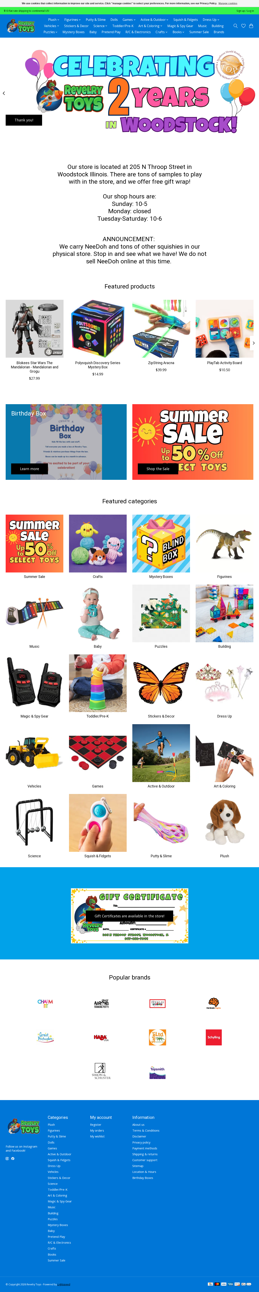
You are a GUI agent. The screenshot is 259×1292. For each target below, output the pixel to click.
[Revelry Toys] (21, 26)
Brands (219, 32)
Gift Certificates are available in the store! (129, 916)
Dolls (114, 20)
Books (52, 1254)
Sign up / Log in (245, 11)
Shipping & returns (145, 1154)
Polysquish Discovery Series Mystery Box (97, 365)
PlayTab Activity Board (224, 363)
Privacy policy (141, 1142)
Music (202, 26)
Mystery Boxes (74, 32)
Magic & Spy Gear (180, 26)
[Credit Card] (210, 1284)
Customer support (144, 1160)
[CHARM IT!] (45, 1004)
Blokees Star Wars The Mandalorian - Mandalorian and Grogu (34, 367)
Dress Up (224, 716)
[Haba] (101, 1038)
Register (95, 1124)
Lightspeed (63, 1284)
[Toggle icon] (235, 26)
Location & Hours (144, 1172)
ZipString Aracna (161, 363)
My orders (97, 1130)
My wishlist (97, 1136)
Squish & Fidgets (185, 20)
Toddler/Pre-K (123, 26)
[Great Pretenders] (45, 1038)
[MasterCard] (217, 1284)
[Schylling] (213, 1038)
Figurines (224, 577)
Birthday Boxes (142, 1178)
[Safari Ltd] (157, 1038)
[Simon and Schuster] (101, 1072)
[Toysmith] (157, 1072)
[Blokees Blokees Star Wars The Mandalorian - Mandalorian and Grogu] (35, 329)
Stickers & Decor (76, 26)
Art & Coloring (224, 786)
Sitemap (137, 1166)
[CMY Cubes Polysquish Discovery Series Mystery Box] (98, 329)
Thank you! (24, 120)
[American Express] (230, 1284)
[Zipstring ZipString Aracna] (161, 329)
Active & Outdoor (161, 786)
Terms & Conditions (145, 1130)
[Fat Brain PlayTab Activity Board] (225, 329)
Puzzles (161, 646)
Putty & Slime (96, 20)
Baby (93, 32)
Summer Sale (199, 32)
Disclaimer (139, 1136)
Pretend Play (111, 32)
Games (97, 786)
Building (218, 26)
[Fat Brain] (213, 1004)
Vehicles (34, 786)
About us (138, 1124)
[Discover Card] (237, 1284)
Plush (224, 856)
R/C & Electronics (138, 32)
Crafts (98, 577)
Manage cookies (228, 3)
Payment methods (144, 1148)
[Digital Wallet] (246, 1284)
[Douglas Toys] (157, 1004)
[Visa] (223, 1284)
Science (34, 856)
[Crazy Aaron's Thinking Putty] (101, 1004)
